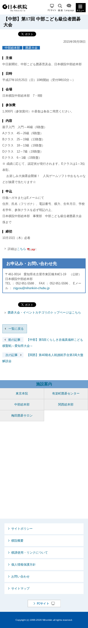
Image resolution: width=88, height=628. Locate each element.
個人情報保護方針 (23, 564)
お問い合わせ (20, 576)
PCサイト (52, 7)
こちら (21, 249)
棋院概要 (17, 540)
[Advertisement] (44, 470)
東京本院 (22, 393)
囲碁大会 (31, 48)
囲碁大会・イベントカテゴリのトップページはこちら (44, 312)
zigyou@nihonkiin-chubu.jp (31, 288)
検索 (60, 7)
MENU (81, 7)
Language (69, 7)
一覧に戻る (16, 328)
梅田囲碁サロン (22, 415)
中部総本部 (12, 48)
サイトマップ (20, 588)
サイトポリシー (22, 528)
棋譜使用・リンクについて (29, 552)
